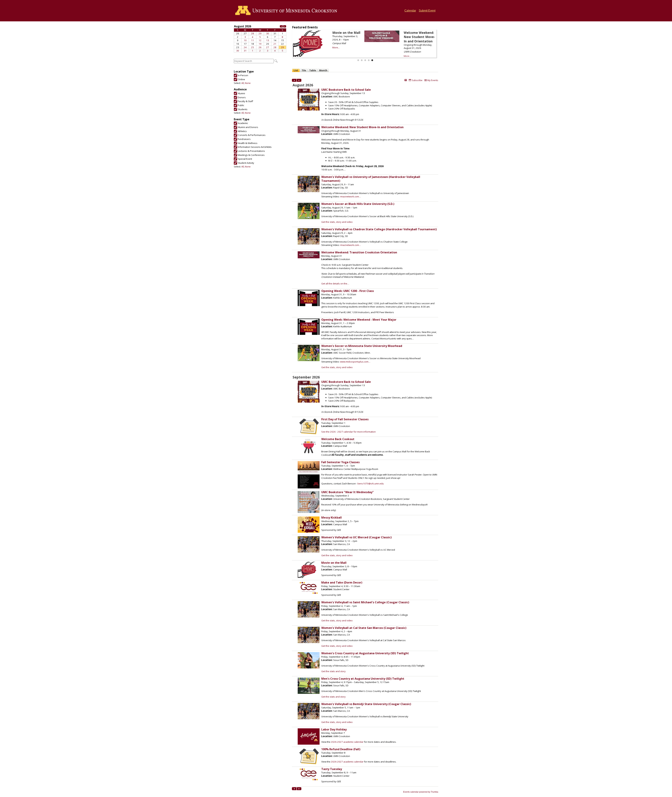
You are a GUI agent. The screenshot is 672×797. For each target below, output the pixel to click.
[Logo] (287, 11)
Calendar (410, 10)
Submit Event (427, 10)
